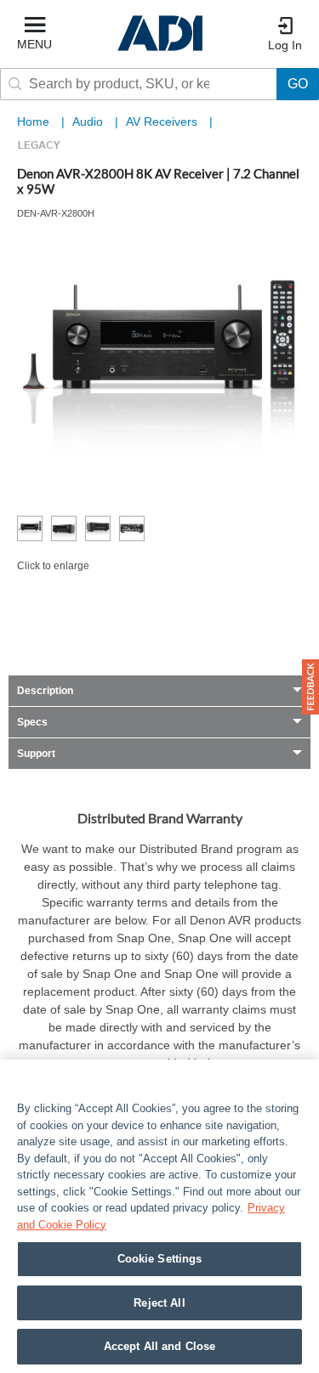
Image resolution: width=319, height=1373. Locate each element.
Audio (89, 121)
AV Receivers (163, 121)
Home (33, 121)
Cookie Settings (159, 1258)
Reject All (159, 1303)
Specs (32, 722)
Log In (285, 45)
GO (298, 83)
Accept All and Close (160, 1346)
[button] (310, 687)
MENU (34, 44)
